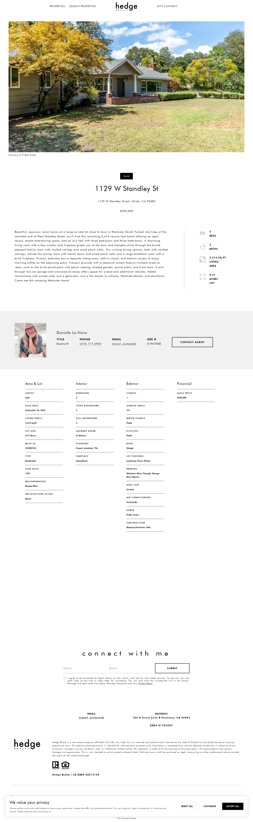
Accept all (232, 806)
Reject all (187, 806)
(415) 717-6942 (90, 343)
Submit (172, 668)
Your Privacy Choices (126, 818)
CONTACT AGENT (192, 342)
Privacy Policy (145, 683)
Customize (209, 806)
